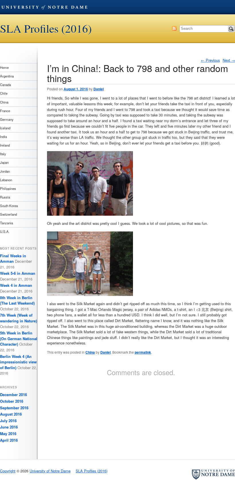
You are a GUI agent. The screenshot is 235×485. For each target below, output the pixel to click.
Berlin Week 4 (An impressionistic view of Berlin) (18, 362)
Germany (6, 119)
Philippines (8, 188)
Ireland (5, 145)
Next (229, 60)
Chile (3, 93)
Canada (5, 84)
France (5, 110)
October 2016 (11, 401)
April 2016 (9, 440)
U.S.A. (4, 231)
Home (4, 67)
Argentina (7, 76)
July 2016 (8, 420)
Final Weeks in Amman (13, 258)
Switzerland (8, 214)
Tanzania (6, 223)
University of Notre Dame (44, 7)
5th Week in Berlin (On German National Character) (18, 338)
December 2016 (13, 394)
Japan (4, 162)
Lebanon (6, 180)
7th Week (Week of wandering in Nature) (18, 318)
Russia (5, 197)
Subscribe (174, 28)
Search (231, 29)
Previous (210, 60)
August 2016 (11, 414)
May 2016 (8, 433)
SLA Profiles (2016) (46, 28)
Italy (3, 153)
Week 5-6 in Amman (17, 273)
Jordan (5, 171)
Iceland (5, 128)
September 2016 (14, 407)
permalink (143, 352)
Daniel (98, 88)
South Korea (9, 205)
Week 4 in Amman (16, 285)
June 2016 (9, 427)
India (3, 136)
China (90, 352)
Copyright (7, 471)
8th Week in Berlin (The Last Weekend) (17, 300)
